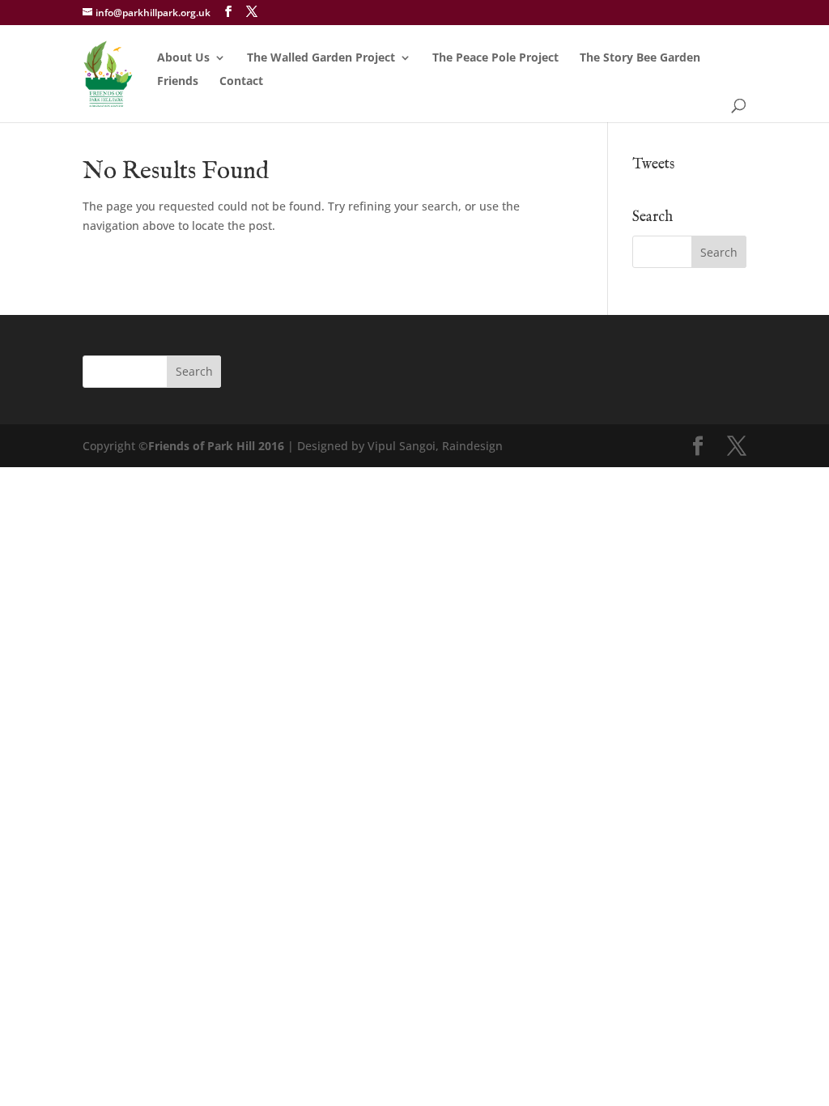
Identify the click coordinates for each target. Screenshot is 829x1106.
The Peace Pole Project (495, 58)
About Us (183, 58)
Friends (177, 81)
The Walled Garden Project (321, 58)
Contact (241, 81)
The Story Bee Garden (640, 58)
